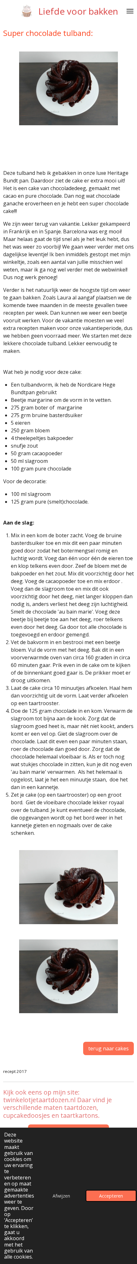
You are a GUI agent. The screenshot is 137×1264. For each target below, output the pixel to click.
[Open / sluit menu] (130, 11)
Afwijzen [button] (61, 1196)
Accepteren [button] (111, 1196)
